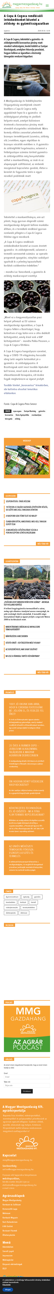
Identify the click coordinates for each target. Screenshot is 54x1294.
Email (6, 1073)
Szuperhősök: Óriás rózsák (18, 501)
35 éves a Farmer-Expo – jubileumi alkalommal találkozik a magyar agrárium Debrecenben (24, 750)
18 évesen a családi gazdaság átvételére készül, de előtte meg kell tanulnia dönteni (27, 508)
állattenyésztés (11, 913)
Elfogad (7, 1290)
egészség (26, 897)
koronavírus (9, 415)
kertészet (23, 902)
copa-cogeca (17, 411)
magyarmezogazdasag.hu (27, 4)
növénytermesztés (12, 907)
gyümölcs (42, 411)
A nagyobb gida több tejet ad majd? (21, 515)
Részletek (6, 1285)
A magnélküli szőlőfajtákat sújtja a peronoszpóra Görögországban (22, 531)
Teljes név (7, 1082)
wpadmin (7, 31)
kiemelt (33, 902)
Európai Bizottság (30, 411)
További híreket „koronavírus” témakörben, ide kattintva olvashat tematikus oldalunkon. (26, 389)
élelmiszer (24, 913)
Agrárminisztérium (12, 897)
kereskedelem (10, 902)
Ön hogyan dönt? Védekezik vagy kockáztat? (26, 783)
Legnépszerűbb (12, 561)
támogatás (8, 418)
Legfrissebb (11, 496)
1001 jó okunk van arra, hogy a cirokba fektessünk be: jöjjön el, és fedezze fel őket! (26, 709)
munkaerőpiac (36, 415)
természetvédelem (29, 907)
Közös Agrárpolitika (22, 415)
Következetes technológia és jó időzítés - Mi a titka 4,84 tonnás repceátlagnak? (26, 811)
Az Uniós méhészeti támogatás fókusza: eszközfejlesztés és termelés (21, 851)
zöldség (17, 418)
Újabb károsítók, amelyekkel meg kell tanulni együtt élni (26, 523)
